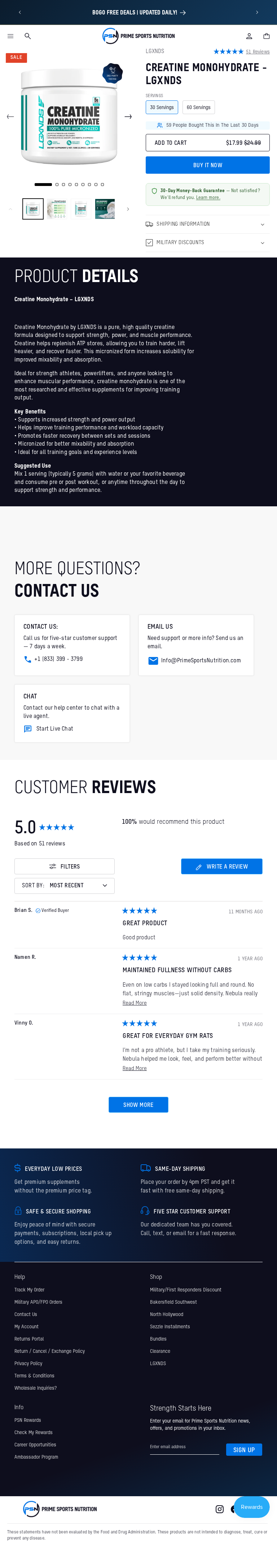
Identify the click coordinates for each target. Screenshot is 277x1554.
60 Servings (199, 107)
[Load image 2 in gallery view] (57, 209)
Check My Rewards (33, 1432)
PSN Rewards (27, 1420)
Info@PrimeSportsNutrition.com (201, 661)
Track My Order (29, 1290)
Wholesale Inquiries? (35, 1388)
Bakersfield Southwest (173, 1302)
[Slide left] (10, 116)
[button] (10, 36)
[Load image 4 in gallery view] (105, 209)
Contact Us (25, 1314)
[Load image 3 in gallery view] (81, 209)
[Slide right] (128, 116)
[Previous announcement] (20, 12)
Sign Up (244, 1450)
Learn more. (208, 197)
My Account (26, 1326)
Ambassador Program (36, 1457)
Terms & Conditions (34, 1375)
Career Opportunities (35, 1444)
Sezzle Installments (170, 1326)
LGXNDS (158, 1363)
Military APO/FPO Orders (38, 1302)
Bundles (158, 1339)
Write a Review (221, 869)
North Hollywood (166, 1314)
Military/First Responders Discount (185, 1290)
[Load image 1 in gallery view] (33, 209)
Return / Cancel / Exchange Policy (49, 1351)
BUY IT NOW (207, 166)
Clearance (160, 1351)
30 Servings (162, 107)
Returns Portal (29, 1339)
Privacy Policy (28, 1363)
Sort (33, 886)
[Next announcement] (257, 12)
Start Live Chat (54, 729)
